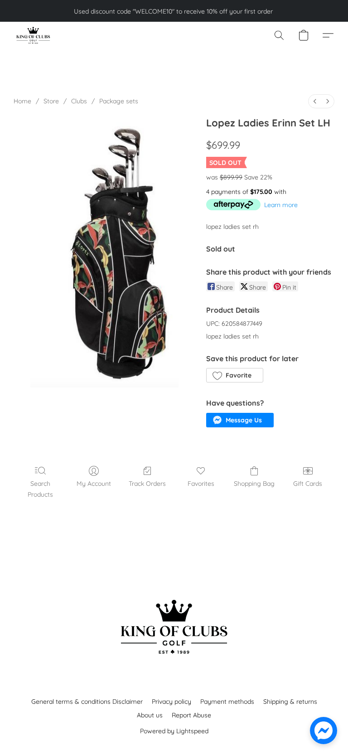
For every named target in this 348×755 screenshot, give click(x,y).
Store (51, 101)
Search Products (40, 488)
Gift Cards (307, 483)
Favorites (201, 483)
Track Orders (147, 483)
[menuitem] (315, 101)
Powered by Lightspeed (174, 731)
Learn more (281, 205)
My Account (94, 483)
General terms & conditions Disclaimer (87, 701)
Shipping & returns (290, 701)
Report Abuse (191, 715)
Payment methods (227, 701)
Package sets (118, 101)
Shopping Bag (254, 483)
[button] (32, 35)
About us (150, 715)
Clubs (79, 101)
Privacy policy (171, 701)
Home (22, 101)
